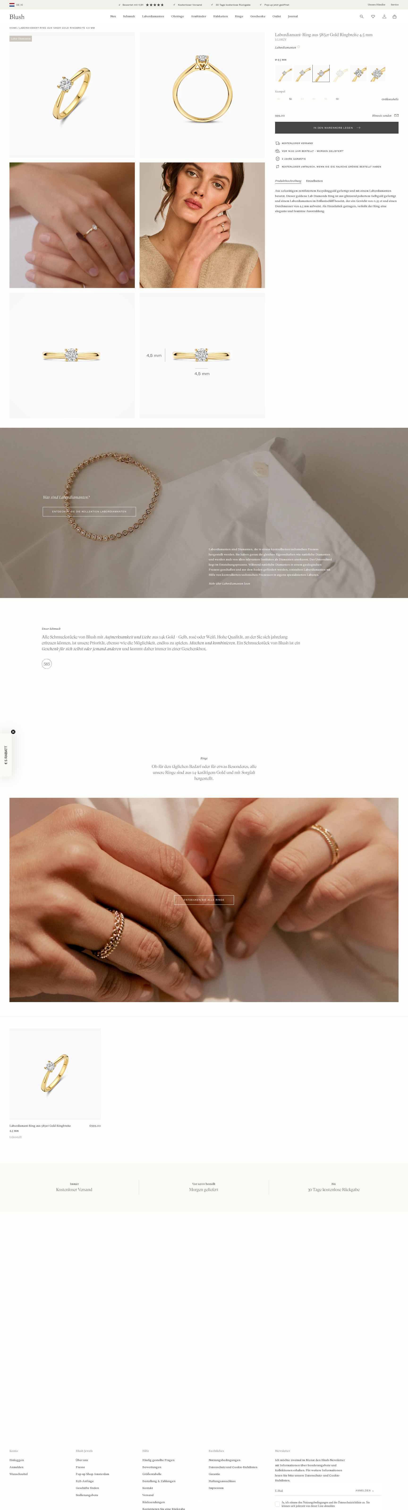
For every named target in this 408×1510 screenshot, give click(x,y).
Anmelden (16, 1467)
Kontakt (147, 1488)
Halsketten (220, 16)
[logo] (17, 17)
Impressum (216, 1488)
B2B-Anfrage (85, 1481)
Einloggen (16, 1460)
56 (314, 99)
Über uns (82, 1460)
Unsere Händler (376, 4)
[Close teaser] (13, 731)
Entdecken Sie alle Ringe (204, 900)
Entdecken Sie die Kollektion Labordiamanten (89, 511)
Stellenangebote (87, 1495)
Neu (113, 16)
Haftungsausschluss (222, 1481)
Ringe (239, 16)
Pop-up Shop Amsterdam (92, 1474)
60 (337, 99)
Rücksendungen (153, 1502)
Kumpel (280, 91)
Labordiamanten (153, 16)
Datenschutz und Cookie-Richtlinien (233, 1467)
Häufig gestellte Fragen (158, 1460)
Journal (293, 16)
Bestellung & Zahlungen (158, 1481)
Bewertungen (151, 1467)
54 (302, 99)
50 (278, 99)
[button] (6, 755)
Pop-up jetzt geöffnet (276, 5)
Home (13, 28)
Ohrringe (177, 16)
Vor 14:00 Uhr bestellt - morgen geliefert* (313, 151)
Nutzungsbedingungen (224, 1460)
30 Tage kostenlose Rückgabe (233, 5)
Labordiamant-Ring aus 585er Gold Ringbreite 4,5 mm (40, 1128)
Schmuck (129, 16)
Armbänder (198, 16)
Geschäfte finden (87, 1488)
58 (325, 99)
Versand (147, 1495)
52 (290, 99)
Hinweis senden (382, 115)
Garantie (214, 1474)
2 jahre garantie (294, 159)
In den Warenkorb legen (333, 127)
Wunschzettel (18, 1474)
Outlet (276, 16)
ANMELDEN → (365, 1490)
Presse (80, 1467)
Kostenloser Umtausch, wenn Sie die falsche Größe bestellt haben (331, 167)
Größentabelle (152, 1474)
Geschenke (257, 16)
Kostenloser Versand (189, 5)
